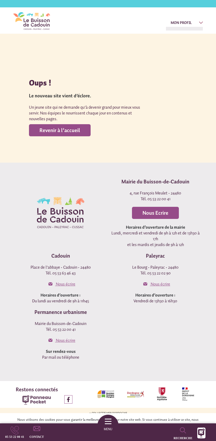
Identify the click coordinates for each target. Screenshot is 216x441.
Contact (37, 436)
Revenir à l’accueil (60, 130)
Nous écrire (65, 284)
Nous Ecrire (155, 213)
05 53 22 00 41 (14, 436)
